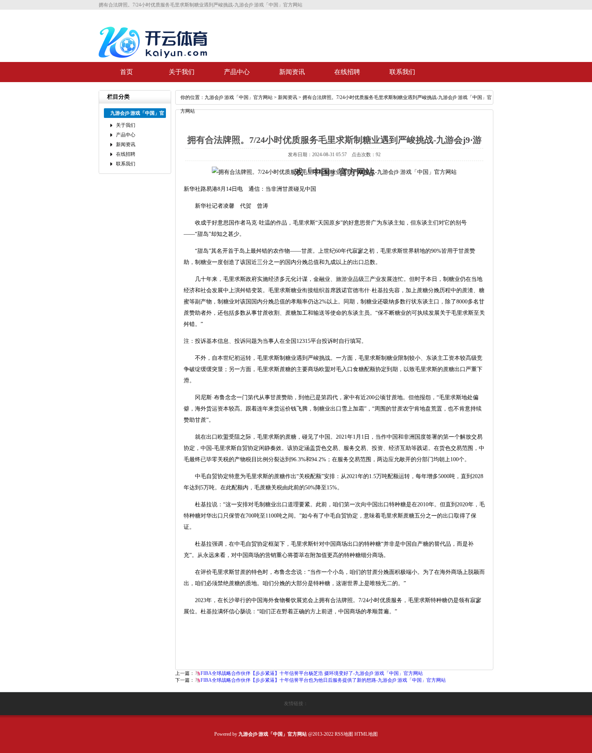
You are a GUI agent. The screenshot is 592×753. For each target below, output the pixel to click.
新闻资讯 (292, 71)
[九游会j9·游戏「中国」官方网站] (155, 61)
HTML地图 (366, 734)
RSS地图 (344, 734)
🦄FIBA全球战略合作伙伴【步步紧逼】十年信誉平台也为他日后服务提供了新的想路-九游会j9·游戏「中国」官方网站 (320, 680)
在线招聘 (347, 71)
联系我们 (402, 71)
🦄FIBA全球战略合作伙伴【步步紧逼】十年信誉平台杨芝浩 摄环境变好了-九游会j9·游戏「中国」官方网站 (309, 673)
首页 (126, 71)
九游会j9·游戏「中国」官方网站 (239, 97)
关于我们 (182, 71)
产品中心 (237, 71)
